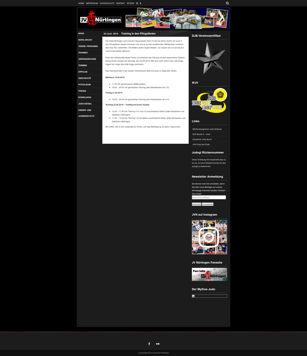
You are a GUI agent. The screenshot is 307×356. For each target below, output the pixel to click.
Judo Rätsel (85, 103)
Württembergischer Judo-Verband (207, 129)
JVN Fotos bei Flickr (201, 144)
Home (81, 3)
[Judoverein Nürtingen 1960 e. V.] (153, 18)
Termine (82, 65)
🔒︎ (140, 3)
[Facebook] (149, 344)
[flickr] (158, 344)
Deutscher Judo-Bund (202, 139)
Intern (130, 3)
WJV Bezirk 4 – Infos (201, 134)
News (81, 33)
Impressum (92, 3)
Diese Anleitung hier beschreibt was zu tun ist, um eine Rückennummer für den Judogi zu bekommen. (209, 163)
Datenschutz (107, 3)
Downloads (84, 97)
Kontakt (120, 3)
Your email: (197, 193)
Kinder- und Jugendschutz (86, 113)
